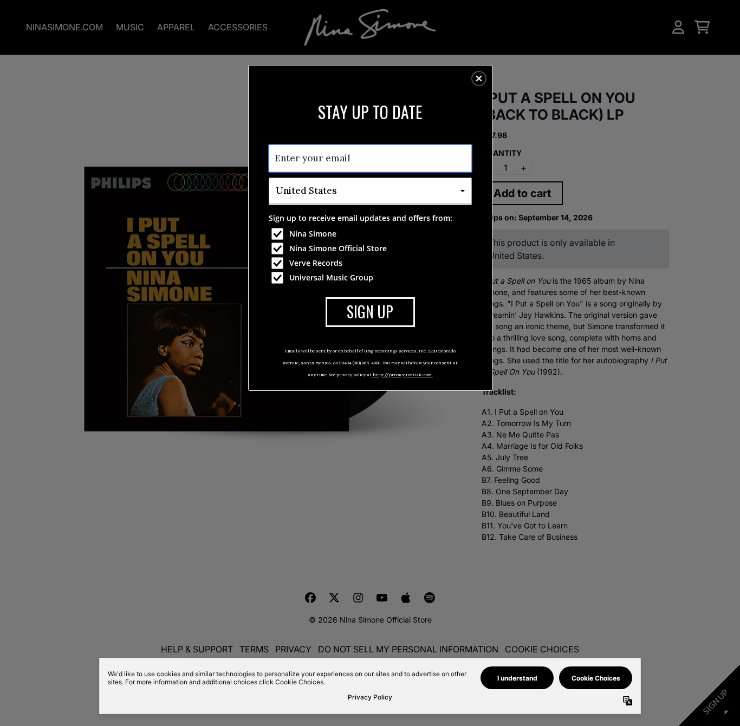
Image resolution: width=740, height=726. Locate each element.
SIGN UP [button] (370, 311)
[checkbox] (371, 234)
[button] (478, 78)
